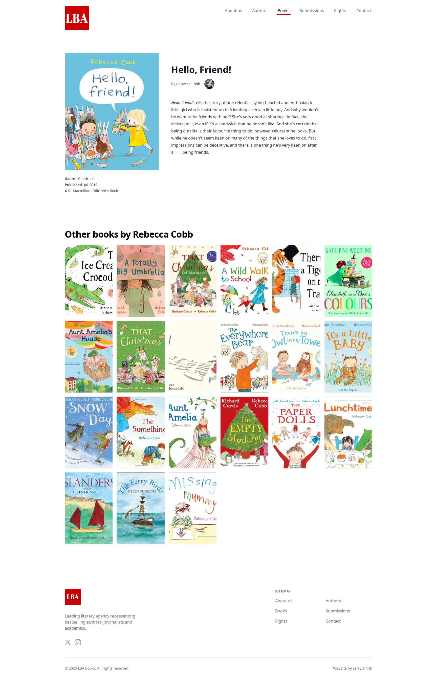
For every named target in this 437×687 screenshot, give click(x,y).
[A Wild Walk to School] (244, 281)
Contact (363, 10)
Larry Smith (362, 668)
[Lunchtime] (348, 432)
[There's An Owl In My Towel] (296, 357)
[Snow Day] (89, 432)
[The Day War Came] (192, 357)
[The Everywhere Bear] (244, 357)
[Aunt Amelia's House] (89, 357)
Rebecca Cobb (188, 83)
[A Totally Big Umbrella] (140, 281)
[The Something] (140, 432)
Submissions (312, 10)
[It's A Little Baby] (348, 357)
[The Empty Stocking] (244, 432)
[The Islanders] (89, 508)
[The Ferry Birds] (140, 508)
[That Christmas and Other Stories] (192, 281)
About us (233, 10)
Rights (340, 10)
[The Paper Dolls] (296, 432)
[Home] (77, 18)
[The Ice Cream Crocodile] (89, 281)
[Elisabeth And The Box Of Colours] (348, 281)
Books (284, 10)
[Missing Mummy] (192, 508)
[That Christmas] (140, 357)
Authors (260, 10)
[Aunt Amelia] (192, 432)
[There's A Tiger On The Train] (296, 281)
